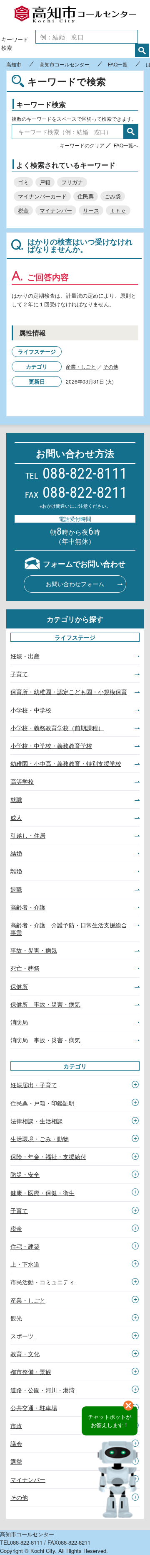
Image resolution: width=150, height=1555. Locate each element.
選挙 (16, 1461)
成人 (16, 817)
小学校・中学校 (30, 710)
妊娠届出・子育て (33, 1085)
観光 (16, 1318)
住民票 (86, 196)
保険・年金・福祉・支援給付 (48, 1156)
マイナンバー (56, 210)
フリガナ (72, 182)
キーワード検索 (14, 43)
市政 (16, 1425)
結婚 (16, 853)
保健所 (19, 986)
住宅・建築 (25, 1246)
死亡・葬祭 (25, 968)
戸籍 (45, 182)
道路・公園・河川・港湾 (42, 1390)
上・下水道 (25, 1264)
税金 (23, 210)
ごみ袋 (113, 196)
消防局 (19, 1022)
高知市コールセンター (75, 14)
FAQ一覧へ (126, 145)
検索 (142, 50)
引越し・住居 (27, 835)
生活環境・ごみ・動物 (39, 1138)
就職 (16, 799)
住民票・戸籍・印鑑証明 (42, 1103)
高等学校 (22, 781)
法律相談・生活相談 (36, 1121)
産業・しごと (81, 366)
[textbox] (86, 37)
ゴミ (23, 182)
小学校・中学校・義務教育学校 (51, 745)
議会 (16, 1443)
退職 (16, 889)
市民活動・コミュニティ (42, 1282)
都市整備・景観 (30, 1371)
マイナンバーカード (42, 196)
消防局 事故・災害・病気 (45, 1040)
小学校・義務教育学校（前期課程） (57, 728)
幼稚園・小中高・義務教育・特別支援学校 (65, 763)
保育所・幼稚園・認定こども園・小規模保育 (68, 691)
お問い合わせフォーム (75, 583)
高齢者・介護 (27, 907)
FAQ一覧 (118, 64)
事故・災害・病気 (33, 950)
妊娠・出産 (25, 656)
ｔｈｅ (118, 210)
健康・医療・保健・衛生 (42, 1192)
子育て (19, 674)
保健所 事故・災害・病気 (45, 1004)
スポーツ (22, 1336)
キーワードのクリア (82, 145)
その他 (110, 366)
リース (91, 210)
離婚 (16, 871)
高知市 (13, 64)
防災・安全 (25, 1174)
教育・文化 (25, 1354)
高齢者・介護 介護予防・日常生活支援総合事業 (68, 928)
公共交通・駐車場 (33, 1407)
